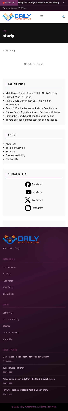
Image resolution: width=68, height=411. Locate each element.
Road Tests (8, 287)
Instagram (37, 207)
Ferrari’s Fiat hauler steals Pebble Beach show (31, 108)
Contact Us (12, 159)
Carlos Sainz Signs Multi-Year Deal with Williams (33, 112)
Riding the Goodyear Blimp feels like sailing (33, 2)
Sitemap (10, 151)
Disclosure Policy (15, 155)
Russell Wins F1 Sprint (18, 96)
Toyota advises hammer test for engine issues (31, 119)
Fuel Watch (8, 280)
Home (5, 50)
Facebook (37, 184)
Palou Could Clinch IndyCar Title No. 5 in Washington (29, 379)
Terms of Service (15, 147)
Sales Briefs (8, 294)
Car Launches (9, 267)
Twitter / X (37, 199)
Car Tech (7, 274)
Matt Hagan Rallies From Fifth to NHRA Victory (31, 93)
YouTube (37, 192)
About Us (11, 143)
